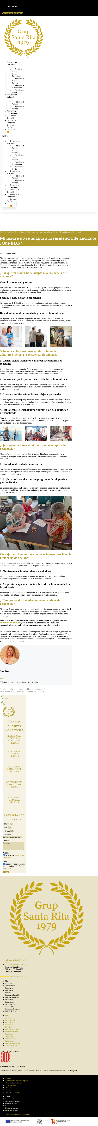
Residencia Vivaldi (18, 107)
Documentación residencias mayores (17, 1081)
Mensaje (6, 840)
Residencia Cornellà (11, 117)
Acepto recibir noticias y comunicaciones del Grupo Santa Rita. (14, 866)
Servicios (8, 983)
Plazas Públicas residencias (14, 1083)
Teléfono (6, 831)
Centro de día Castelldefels (10, 1005)
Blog (22, 232)
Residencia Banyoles (11, 121)
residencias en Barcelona (10, 623)
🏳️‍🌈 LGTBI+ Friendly (12, 1092)
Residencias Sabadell (12, 96)
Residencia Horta (18, 91)
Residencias (9, 988)
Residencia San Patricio (18, 80)
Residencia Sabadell (18, 103)
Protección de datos (11, 1085)
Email (5, 827)
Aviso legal (9, 1087)
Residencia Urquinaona (18, 86)
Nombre (6, 824)
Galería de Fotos (11, 1011)
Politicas (6, 853)
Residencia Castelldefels (12, 112)
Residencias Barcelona (12, 63)
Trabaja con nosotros (12, 1090)
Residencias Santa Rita (9, 232)
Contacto (11, 129)
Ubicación (7, 834)
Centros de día (10, 126)
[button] (9, 136)
